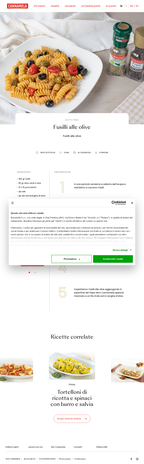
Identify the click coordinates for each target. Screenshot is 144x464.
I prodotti (70, 6)
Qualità (55, 6)
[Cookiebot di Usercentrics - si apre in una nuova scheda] (113, 203)
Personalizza (70, 259)
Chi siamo (39, 6)
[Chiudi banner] (132, 203)
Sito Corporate (58, 447)
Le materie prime (90, 6)
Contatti (78, 447)
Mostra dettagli (120, 250)
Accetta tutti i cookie (113, 259)
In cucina (111, 6)
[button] (29, 272)
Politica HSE (101, 447)
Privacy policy (65, 459)
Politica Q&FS (12, 447)
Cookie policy (80, 459)
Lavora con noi (35, 447)
